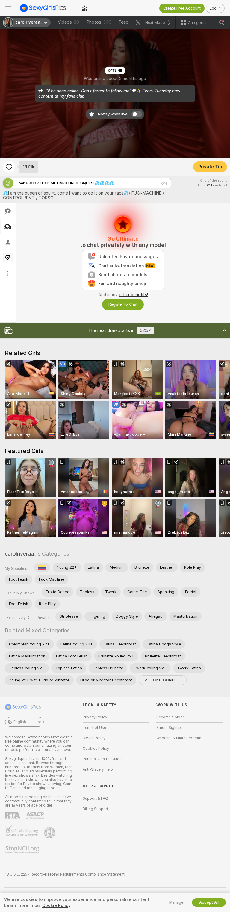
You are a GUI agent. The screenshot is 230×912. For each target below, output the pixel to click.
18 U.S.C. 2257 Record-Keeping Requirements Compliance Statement (65, 874)
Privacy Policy (95, 717)
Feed (123, 22)
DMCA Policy (94, 738)
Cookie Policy (56, 905)
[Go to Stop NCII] (22, 849)
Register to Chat (122, 304)
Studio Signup (168, 728)
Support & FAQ (95, 798)
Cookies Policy (96, 748)
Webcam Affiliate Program (178, 738)
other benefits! (133, 294)
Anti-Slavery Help (98, 769)
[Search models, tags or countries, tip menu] (221, 22)
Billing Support (95, 809)
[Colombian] (42, 567)
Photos (98, 22)
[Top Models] (85, 8)
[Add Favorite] (9, 167)
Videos (68, 22)
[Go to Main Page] (47, 8)
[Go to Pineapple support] (50, 832)
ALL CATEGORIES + (163, 680)
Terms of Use (94, 728)
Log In (215, 8)
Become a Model (171, 717)
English (19, 722)
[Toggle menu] (8, 8)
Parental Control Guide (102, 759)
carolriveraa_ (20, 553)
